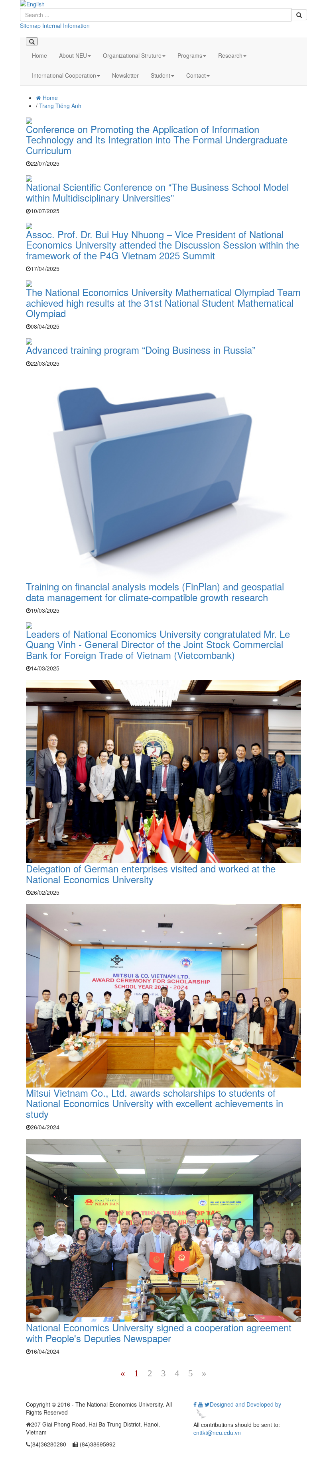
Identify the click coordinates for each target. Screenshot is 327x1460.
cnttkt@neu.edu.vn (217, 1432)
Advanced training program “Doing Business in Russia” (140, 350)
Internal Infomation (66, 25)
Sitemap (30, 25)
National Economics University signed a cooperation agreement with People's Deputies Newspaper (159, 1332)
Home (39, 55)
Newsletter (125, 75)
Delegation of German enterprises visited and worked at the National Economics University (151, 873)
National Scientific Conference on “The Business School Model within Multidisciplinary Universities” (157, 192)
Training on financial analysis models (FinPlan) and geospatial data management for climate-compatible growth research (155, 591)
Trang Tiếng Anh (60, 106)
